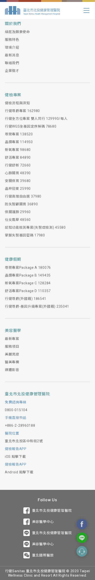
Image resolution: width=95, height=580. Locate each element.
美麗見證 (12, 354)
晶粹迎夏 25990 (18, 188)
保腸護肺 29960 (18, 212)
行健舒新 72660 (18, 165)
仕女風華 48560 (18, 220)
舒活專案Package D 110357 (28, 291)
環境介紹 (12, 47)
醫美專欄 (12, 362)
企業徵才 (12, 71)
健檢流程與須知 (17, 103)
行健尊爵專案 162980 (22, 111)
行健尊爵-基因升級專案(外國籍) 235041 (37, 306)
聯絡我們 (12, 63)
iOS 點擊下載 (15, 457)
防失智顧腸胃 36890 (21, 204)
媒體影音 (12, 370)
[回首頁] (32, 10)
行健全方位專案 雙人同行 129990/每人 (36, 119)
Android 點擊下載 (19, 472)
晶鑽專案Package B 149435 (28, 275)
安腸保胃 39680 (18, 181)
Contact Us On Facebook (81, 524)
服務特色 (12, 40)
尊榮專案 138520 (19, 134)
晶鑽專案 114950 (19, 142)
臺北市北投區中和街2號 (24, 441)
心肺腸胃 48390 (18, 173)
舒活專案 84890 (18, 157)
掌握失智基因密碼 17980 (25, 235)
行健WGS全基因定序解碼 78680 (31, 126)
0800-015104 (16, 410)
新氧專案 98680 (18, 150)
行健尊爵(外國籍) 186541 (25, 299)
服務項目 (12, 346)
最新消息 (12, 55)
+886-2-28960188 (20, 425)
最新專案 (12, 339)
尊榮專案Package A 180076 (28, 267)
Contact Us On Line (81, 537)
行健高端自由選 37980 (23, 196)
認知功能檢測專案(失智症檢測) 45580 (35, 227)
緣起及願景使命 (17, 32)
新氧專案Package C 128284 (28, 283)
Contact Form (81, 551)
